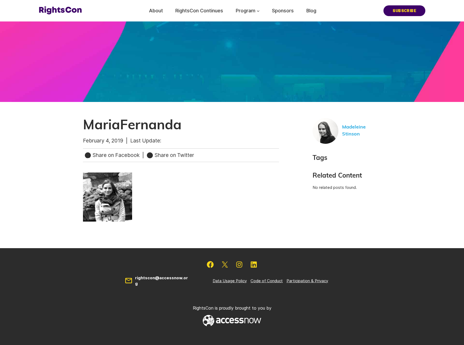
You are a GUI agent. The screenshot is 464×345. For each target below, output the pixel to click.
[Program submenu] (258, 10)
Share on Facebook (116, 155)
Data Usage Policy (230, 280)
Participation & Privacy (307, 280)
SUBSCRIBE (404, 10)
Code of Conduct (267, 280)
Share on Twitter (173, 155)
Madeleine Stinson (354, 130)
